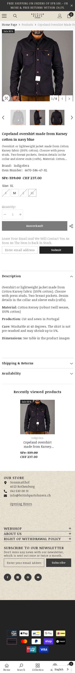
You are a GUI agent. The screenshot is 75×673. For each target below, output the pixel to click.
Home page (9, 24)
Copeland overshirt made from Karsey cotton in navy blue (37, 444)
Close (71, 5)
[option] (37, 65)
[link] (21, 667)
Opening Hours (21, 504)
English (59, 669)
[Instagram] (17, 577)
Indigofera (21, 166)
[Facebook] (7, 577)
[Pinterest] (28, 577)
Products (27, 24)
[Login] (60, 16)
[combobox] (61, 669)
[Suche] (15, 16)
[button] (62, 98)
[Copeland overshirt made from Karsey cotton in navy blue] (37, 417)
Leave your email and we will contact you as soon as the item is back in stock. (36, 240)
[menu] (4, 16)
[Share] (70, 226)
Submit (56, 250)
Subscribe (58, 562)
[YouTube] (38, 577)
